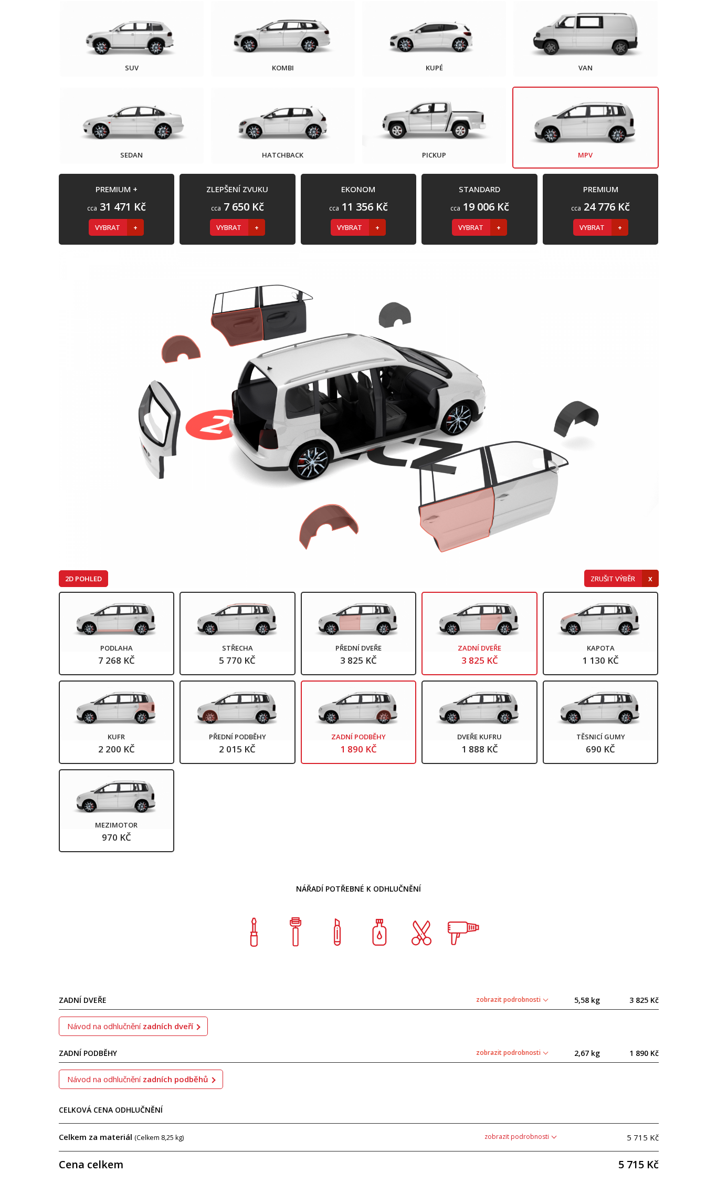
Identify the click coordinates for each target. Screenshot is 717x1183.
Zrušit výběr (614, 578)
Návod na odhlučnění (130, 1026)
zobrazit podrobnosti (509, 999)
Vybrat (108, 227)
